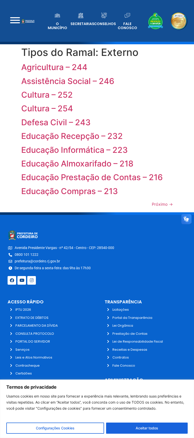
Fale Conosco (127, 26)
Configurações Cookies (55, 428)
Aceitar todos (147, 428)
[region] (97, 409)
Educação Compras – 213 (69, 191)
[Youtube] (21, 280)
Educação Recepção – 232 (72, 136)
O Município (57, 26)
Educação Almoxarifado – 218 (77, 164)
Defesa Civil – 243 (56, 122)
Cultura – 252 (47, 95)
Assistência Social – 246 (67, 81)
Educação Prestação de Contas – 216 (92, 177)
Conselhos (105, 23)
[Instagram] (31, 280)
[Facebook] (12, 280)
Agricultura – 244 (54, 67)
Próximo (162, 204)
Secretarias (82, 23)
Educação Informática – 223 (74, 150)
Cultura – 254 (47, 108)
